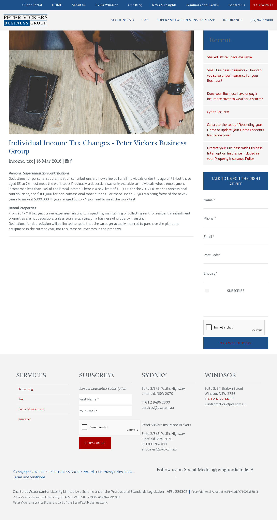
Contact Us (237, 5)
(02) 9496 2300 (261, 20)
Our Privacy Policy (109, 471)
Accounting (25, 389)
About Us (79, 5)
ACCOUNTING (122, 20)
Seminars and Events (202, 5)
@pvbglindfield (228, 469)
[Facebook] (252, 470)
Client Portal (32, 5)
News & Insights (164, 5)
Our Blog (135, 5)
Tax (20, 399)
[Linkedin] (67, 161)
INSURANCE (232, 20)
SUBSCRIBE (236, 290)
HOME (57, 5)
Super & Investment (31, 409)
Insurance (24, 419)
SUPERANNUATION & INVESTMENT (186, 20)
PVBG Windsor (107, 5)
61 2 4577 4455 (220, 398)
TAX (145, 20)
